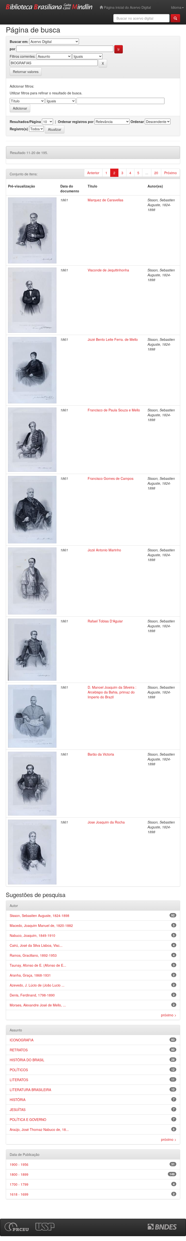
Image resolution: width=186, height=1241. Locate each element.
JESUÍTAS (17, 1109)
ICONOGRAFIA (21, 1039)
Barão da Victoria (101, 754)
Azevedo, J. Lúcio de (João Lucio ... (37, 985)
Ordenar (137, 121)
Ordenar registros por (75, 121)
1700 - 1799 (19, 1184)
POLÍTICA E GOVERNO (28, 1119)
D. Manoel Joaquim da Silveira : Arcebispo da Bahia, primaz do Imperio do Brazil (112, 692)
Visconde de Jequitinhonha (108, 270)
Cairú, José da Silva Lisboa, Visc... (36, 945)
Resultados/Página (25, 121)
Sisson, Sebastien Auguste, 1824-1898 (39, 915)
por (12, 48)
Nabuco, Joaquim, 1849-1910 (32, 935)
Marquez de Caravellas (105, 199)
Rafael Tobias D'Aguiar (105, 621)
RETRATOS (19, 1049)
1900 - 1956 (19, 1164)
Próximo (170, 172)
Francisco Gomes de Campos (110, 478)
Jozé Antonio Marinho (104, 549)
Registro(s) (19, 128)
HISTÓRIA (17, 1099)
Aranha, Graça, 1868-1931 (30, 975)
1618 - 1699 (19, 1194)
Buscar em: (19, 41)
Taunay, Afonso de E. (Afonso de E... (38, 965)
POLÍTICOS (19, 1069)
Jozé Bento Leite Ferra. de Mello (113, 339)
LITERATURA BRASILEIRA (30, 1089)
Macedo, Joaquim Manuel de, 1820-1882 (41, 925)
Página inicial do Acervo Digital (127, 7)
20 (156, 172)
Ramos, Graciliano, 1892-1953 (33, 955)
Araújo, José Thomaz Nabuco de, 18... (39, 1129)
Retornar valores (26, 71)
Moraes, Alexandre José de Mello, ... (38, 1005)
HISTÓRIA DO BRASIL (27, 1059)
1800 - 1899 (19, 1174)
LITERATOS (19, 1079)
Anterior (93, 172)
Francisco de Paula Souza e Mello (114, 410)
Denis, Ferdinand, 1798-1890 (32, 995)
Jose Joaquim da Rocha (106, 822)
